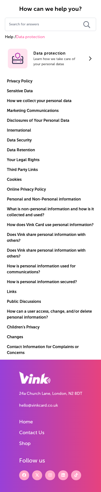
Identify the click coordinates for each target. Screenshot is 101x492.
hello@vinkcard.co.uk (38, 405)
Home (26, 422)
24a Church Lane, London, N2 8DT (50, 393)
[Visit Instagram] (50, 475)
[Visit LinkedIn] (63, 475)
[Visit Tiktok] (76, 475)
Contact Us (31, 432)
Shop (25, 443)
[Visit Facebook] (24, 475)
